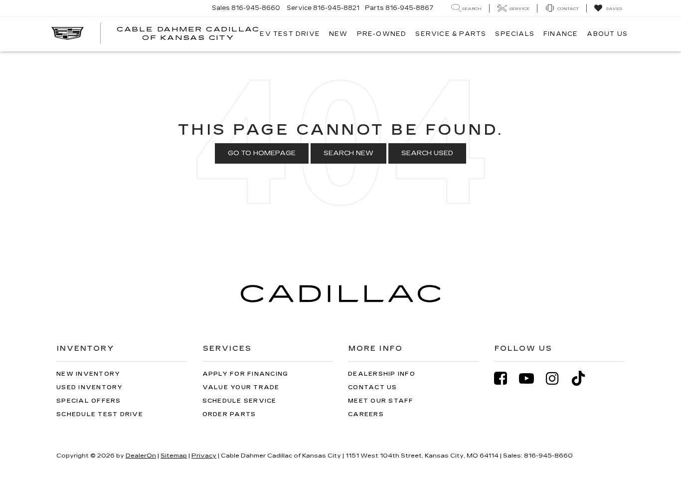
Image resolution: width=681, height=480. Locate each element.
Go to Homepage (262, 153)
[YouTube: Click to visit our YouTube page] (531, 378)
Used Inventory (89, 387)
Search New (348, 153)
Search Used (427, 153)
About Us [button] (607, 33)
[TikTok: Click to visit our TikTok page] (583, 378)
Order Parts (229, 414)
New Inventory (88, 374)
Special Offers (88, 401)
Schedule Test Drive (99, 414)
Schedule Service (239, 401)
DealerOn (141, 455)
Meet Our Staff (381, 401)
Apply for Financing (245, 374)
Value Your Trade (241, 387)
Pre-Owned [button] (382, 33)
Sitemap (174, 455)
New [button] (338, 33)
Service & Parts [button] (450, 33)
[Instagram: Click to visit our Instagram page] (557, 378)
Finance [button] (560, 33)
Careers (366, 414)
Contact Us (372, 387)
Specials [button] (514, 33)
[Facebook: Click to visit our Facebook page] (505, 378)
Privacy (203, 455)
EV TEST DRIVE (290, 33)
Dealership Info (381, 374)
